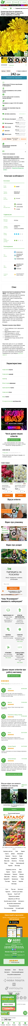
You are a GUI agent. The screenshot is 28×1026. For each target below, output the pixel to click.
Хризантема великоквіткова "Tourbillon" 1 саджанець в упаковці (6, 486)
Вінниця (7, 858)
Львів (20, 856)
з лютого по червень (19, 228)
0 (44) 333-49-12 (9, 946)
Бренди (14, 910)
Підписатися (13, 588)
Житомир (17, 865)
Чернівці (21, 876)
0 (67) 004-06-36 (19, 948)
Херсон (14, 856)
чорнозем (18, 268)
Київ (17, 851)
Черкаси (7, 856)
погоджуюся (12, 591)
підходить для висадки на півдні (19, 255)
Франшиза (7, 970)
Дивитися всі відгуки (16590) (14, 774)
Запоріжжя (20, 854)
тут (21, 445)
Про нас (13, 889)
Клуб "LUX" (17, 894)
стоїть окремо (19, 206)
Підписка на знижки (14, 896)
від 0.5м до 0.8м (17, 401)
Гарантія (8, 891)
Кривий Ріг (14, 858)
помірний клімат (20, 258)
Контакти (20, 889)
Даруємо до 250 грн (14, 899)
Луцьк (21, 858)
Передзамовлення (14, 906)
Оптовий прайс (20, 908)
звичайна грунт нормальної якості (19, 265)
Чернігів (10, 865)
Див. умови (20, 641)
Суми (11, 863)
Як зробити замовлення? (14, 903)
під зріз (18, 209)
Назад (5, 8)
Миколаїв (6, 861)
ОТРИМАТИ (8, 1009)
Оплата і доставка (17, 891)
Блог (7, 889)
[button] (19, 139)
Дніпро (13, 854)
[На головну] (3, 2)
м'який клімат (19, 252)
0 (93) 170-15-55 (18, 946)
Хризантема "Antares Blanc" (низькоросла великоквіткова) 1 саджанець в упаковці (20, 486)
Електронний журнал (18, 972)
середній (11, 374)
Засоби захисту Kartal (10, 901)
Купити (7, 495)
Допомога (21, 901)
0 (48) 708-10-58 (8, 948)
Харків (23, 851)
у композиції (19, 204)
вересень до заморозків (17, 192)
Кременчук (15, 879)
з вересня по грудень (17, 226)
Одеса (7, 854)
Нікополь (14, 861)
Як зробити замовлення (14, 974)
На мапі (15, 956)
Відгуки (10, 894)
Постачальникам (8, 908)
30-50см (16, 220)
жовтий (17, 186)
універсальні (12, 383)
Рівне (5, 863)
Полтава (21, 861)
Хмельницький (20, 863)
